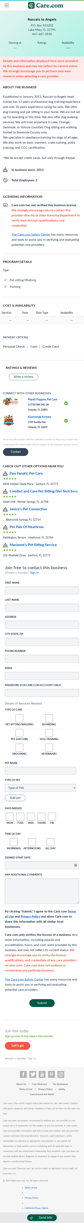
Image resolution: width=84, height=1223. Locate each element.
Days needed (13, 808)
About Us (21, 1084)
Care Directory (39, 1084)
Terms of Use (25, 1089)
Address (10, 617)
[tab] (42, 703)
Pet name (11, 763)
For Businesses (60, 1084)
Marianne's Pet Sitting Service (33, 545)
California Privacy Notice (36, 1208)
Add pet (15, 797)
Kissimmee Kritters (39, 417)
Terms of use (31, 1188)
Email (9, 668)
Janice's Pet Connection (28, 509)
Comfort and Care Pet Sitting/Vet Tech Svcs (44, 491)
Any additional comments (23, 875)
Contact (16, 451)
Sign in (34, 572)
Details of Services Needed (23, 703)
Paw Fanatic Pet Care (26, 473)
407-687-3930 (42, 34)
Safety (62, 1089)
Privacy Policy (30, 916)
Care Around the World (42, 1094)
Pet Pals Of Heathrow (27, 527)
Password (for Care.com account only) (33, 685)
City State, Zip (14, 634)
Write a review (23, 376)
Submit (42, 1003)
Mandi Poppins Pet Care (42, 399)
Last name (12, 600)
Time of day (13, 834)
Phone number (15, 651)
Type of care (13, 710)
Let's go (18, 1045)
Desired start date (17, 858)
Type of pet (12, 780)
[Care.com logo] (44, 6)
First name (12, 583)
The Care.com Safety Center (24, 979)
